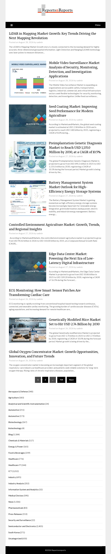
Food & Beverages (16, 453)
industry (12, 477)
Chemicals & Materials (18, 440)
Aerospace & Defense (18, 391)
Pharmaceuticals (15, 508)
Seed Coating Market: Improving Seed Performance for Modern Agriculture (73, 111)
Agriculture (13, 397)
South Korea (14, 532)
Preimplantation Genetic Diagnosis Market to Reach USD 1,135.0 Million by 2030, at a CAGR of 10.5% (75, 147)
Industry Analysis (16, 483)
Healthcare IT (14, 465)
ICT (10, 471)
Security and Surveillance (19, 520)
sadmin (40, 42)
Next (71, 380)
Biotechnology (15, 422)
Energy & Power (15, 446)
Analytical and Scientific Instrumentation (26, 404)
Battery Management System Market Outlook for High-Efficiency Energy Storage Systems (75, 187)
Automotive (13, 410)
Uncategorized (15, 538)
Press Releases (15, 514)
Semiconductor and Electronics (22, 526)
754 (61, 380)
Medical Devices (15, 495)
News (10, 502)
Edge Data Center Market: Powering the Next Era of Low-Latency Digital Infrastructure (71, 258)
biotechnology (15, 428)
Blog (10, 434)
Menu (97, 25)
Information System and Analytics (23, 489)
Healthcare (13, 459)
